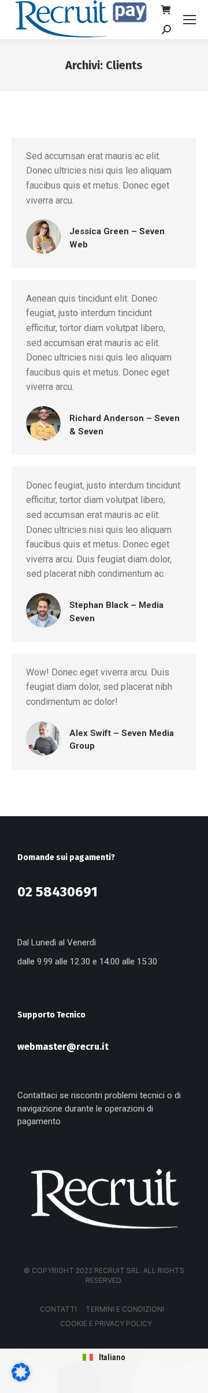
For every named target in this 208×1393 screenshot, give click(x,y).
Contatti (58, 1309)
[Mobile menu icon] (189, 20)
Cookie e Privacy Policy (106, 1323)
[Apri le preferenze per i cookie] (21, 1378)
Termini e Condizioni (125, 1309)
